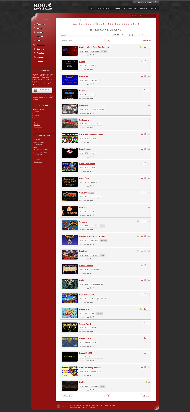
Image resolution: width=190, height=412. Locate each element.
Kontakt (154, 8)
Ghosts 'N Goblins (87, 163)
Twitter (80, 407)
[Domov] (91, 8)
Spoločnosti (37, 125)
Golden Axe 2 (85, 324)
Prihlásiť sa (138, 2)
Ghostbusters (85, 149)
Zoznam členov (38, 127)
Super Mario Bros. (39, 142)
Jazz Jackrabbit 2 (38, 154)
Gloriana (82, 207)
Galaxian (83, 90)
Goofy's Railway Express (90, 367)
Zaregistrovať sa (148, 2)
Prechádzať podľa (102, 8)
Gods (81, 280)
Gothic (82, 382)
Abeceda (70, 20)
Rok (35, 117)
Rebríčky (36, 129)
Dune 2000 (37, 159)
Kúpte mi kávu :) (44, 90)
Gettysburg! (84, 120)
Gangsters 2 (84, 105)
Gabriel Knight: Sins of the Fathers (94, 47)
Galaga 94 (83, 76)
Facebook (85, 407)
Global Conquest (86, 192)
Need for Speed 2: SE (40, 144)
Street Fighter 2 (38, 162)
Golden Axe (84, 309)
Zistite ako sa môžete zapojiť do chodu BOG (42, 84)
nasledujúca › (146, 40)
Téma (35, 113)
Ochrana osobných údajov (96, 405)
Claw (35, 147)
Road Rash (37, 139)
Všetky (75, 24)
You (92, 407)
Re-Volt (36, 157)
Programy (143, 8)
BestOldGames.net (62, 20)
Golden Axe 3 (85, 338)
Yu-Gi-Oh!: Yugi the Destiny (41, 149)
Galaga (82, 61)
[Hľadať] (154, 15)
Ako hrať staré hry (130, 8)
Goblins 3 (83, 251)
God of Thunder (86, 265)
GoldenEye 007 (85, 353)
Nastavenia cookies (110, 405)
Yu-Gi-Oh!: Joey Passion (40, 152)
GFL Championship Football (91, 134)
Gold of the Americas (88, 294)
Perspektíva (37, 115)
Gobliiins (83, 221)
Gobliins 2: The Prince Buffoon (92, 236)
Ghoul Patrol (84, 178)
